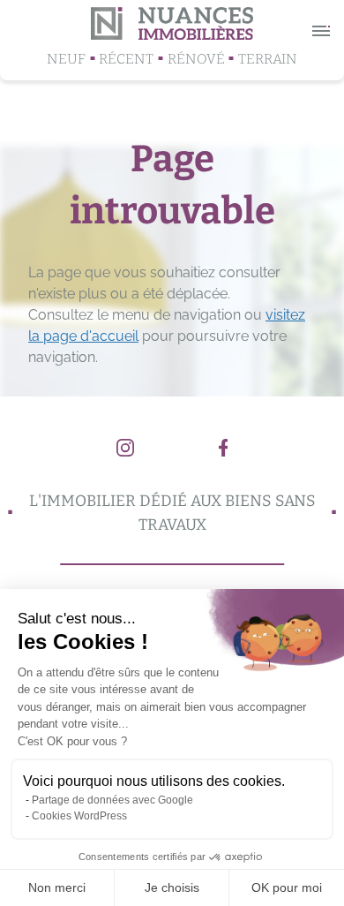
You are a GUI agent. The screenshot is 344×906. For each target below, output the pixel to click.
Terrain (267, 58)
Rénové (196, 58)
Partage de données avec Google (112, 800)
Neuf (66, 58)
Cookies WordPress (79, 816)
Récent (126, 58)
